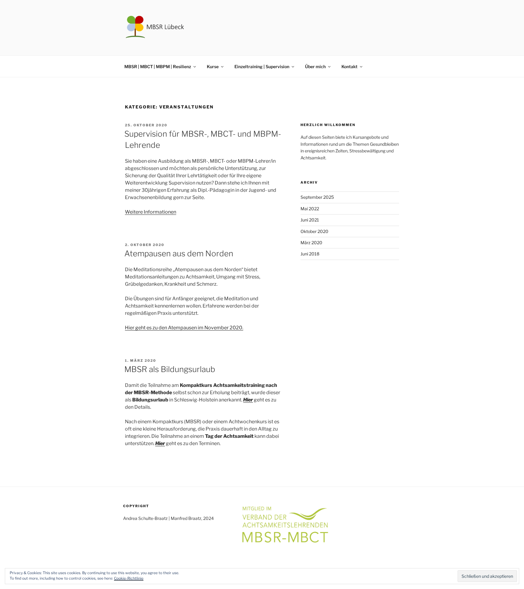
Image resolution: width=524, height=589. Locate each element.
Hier (248, 400)
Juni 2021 (310, 219)
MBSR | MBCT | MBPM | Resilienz (157, 66)
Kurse (213, 66)
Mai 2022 (310, 208)
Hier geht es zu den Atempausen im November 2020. (184, 328)
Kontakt (349, 66)
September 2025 (317, 197)
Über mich (315, 66)
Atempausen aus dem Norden (178, 253)
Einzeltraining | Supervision (261, 66)
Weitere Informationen (150, 212)
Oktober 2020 (314, 231)
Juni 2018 (310, 253)
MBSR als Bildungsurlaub (169, 369)
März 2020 (311, 242)
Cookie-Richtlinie (128, 578)
